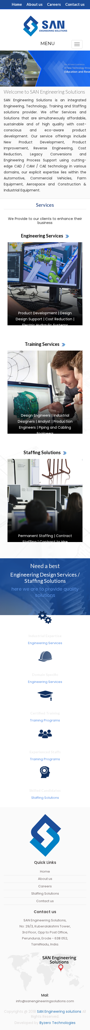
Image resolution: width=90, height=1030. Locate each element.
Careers (54, 4)
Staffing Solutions (45, 893)
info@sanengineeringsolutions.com (45, 1001)
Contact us (74, 4)
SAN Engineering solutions (59, 1011)
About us (34, 4)
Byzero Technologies (58, 1022)
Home (17, 4)
